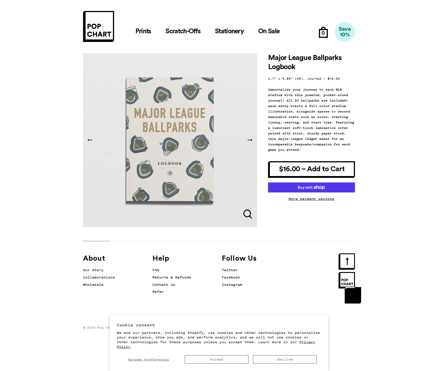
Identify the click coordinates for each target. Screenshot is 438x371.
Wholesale (93, 285)
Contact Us (163, 285)
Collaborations (99, 277)
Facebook (231, 277)
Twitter (230, 270)
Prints (143, 31)
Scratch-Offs (182, 31)
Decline (285, 359)
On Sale (268, 31)
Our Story (93, 270)
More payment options (311, 199)
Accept (217, 359)
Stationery (229, 31)
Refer (158, 292)
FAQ (155, 270)
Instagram (232, 285)
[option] (170, 140)
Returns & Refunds (171, 277)
